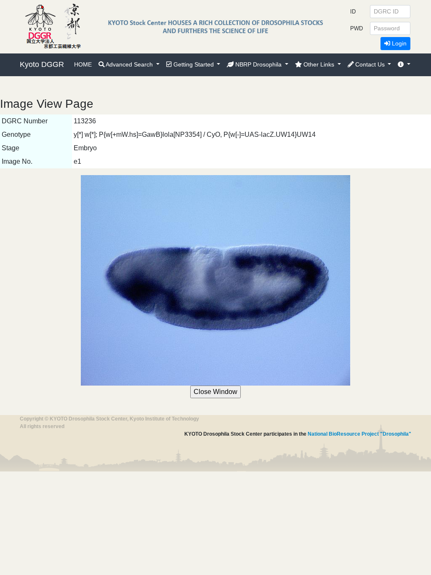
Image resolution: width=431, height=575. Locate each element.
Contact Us (370, 64)
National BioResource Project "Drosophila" (359, 434)
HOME (83, 64)
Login (398, 43)
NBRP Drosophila (258, 64)
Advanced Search (129, 64)
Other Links (319, 64)
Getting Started (194, 64)
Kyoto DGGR (42, 64)
